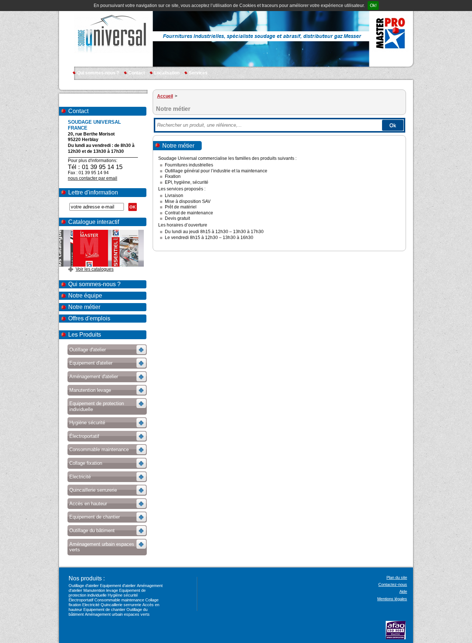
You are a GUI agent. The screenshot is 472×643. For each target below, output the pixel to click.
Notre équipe (85, 295)
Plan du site (396, 577)
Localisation (167, 72)
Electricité (91, 604)
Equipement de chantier (104, 609)
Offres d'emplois (89, 318)
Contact (136, 72)
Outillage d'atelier (84, 585)
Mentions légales (392, 599)
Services (198, 72)
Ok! (373, 5)
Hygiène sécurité (123, 595)
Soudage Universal (112, 33)
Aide (403, 591)
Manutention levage (100, 590)
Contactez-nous (392, 584)
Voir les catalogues (95, 269)
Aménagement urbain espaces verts (117, 614)
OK (132, 207)
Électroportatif (81, 600)
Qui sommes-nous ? (98, 72)
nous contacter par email (92, 178)
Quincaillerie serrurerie (121, 604)
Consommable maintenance (119, 600)
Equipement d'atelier (118, 585)
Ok (392, 125)
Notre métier (84, 307)
